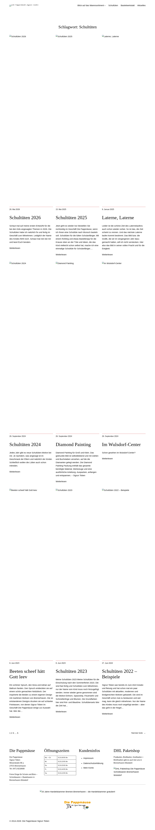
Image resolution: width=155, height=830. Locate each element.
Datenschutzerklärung (93, 763)
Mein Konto (88, 768)
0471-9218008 (19, 769)
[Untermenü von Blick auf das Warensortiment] (105, 5)
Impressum (88, 758)
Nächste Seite (138, 733)
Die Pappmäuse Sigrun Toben (35, 821)
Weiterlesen (14, 248)
